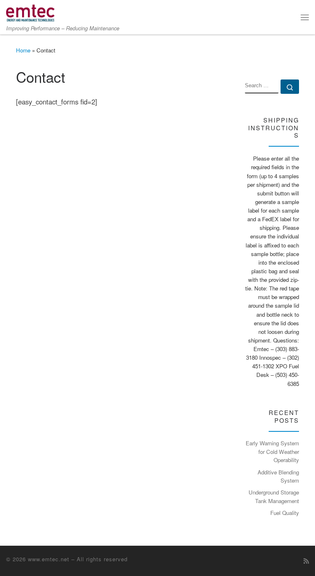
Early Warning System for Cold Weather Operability (272, 451)
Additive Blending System (278, 476)
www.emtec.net (48, 559)
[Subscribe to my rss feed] (306, 561)
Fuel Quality (284, 513)
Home (23, 50)
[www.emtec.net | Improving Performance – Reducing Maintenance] (30, 11)
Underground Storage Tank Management (274, 496)
